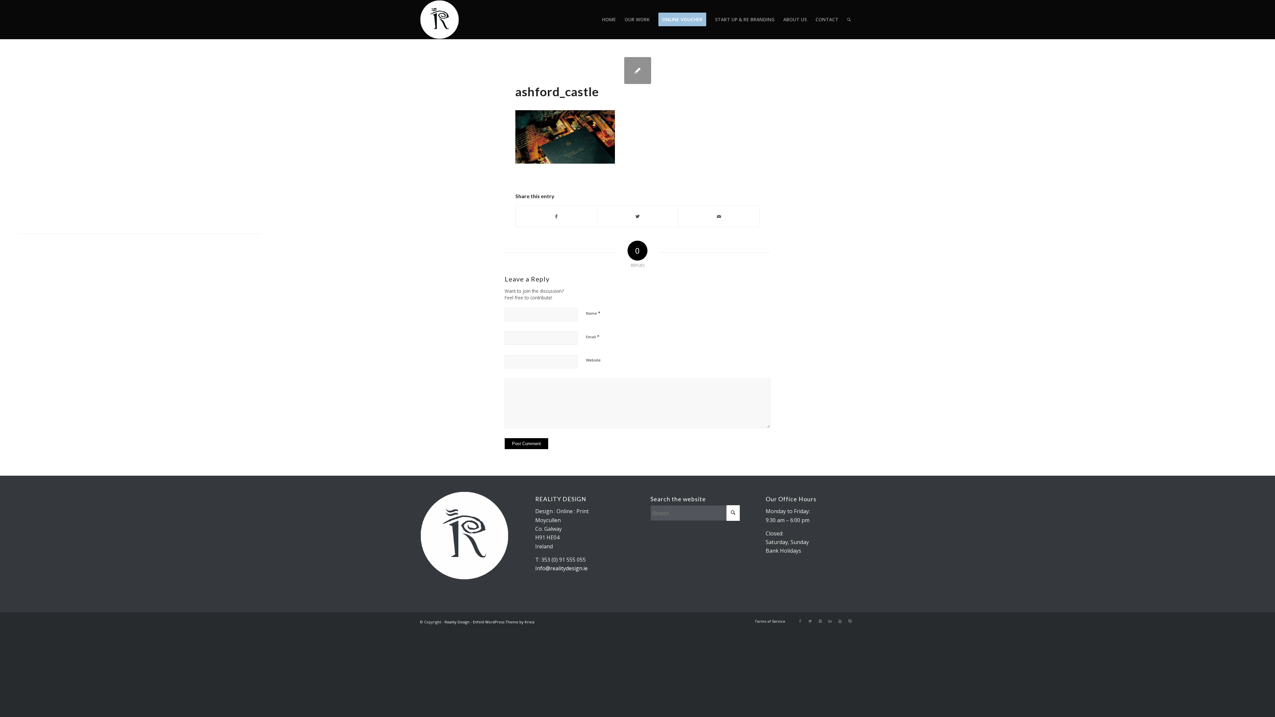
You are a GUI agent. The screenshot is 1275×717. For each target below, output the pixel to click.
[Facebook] (800, 621)
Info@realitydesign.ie (561, 568)
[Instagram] (820, 621)
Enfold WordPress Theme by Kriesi (504, 621)
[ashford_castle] (637, 70)
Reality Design (457, 621)
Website (593, 360)
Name (593, 313)
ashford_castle (557, 91)
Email (592, 337)
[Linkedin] (830, 621)
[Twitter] (810, 621)
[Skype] (850, 621)
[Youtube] (840, 621)
